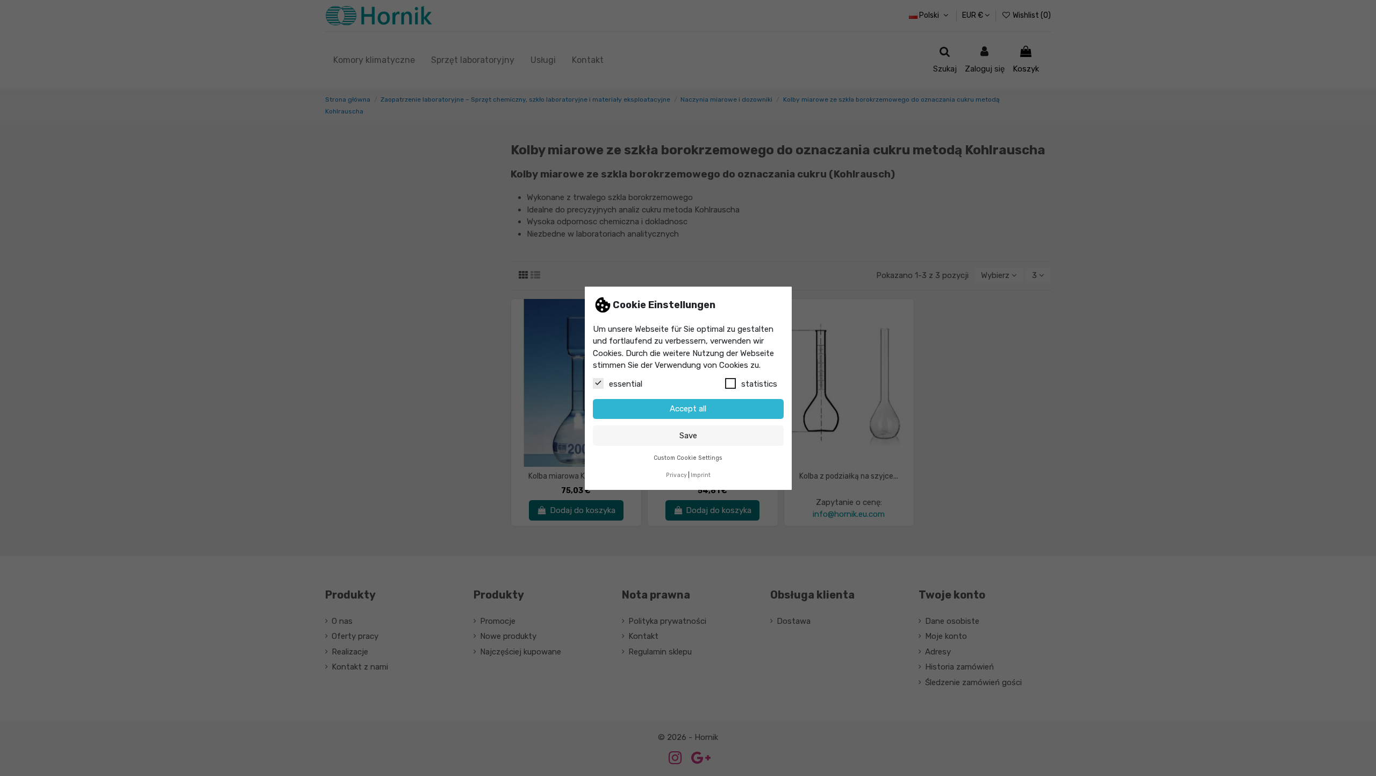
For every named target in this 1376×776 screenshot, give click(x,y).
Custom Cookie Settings (688, 457)
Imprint (701, 475)
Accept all (688, 409)
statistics (759, 383)
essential (625, 383)
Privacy (676, 475)
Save (688, 435)
